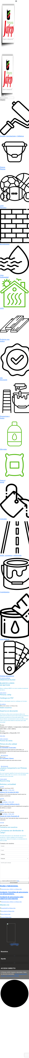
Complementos (4, 592)
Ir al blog (2, 786)
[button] (16, 1)
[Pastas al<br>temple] (14, 465)
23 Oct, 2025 (11, 802)
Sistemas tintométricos (7, 676)
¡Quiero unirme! (3, 779)
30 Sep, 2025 (11, 813)
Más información (4, 755)
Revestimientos (5, 244)
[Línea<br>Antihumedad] (14, 259)
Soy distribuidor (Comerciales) (8, 747)
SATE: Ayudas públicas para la (9, 804)
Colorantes (3, 519)
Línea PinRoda (4, 639)
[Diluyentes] (14, 433)
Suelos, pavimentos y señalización (10, 555)
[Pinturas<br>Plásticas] (14, 151)
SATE (2, 308)
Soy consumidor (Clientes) (7, 758)
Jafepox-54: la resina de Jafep (9, 792)
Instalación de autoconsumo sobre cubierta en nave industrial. (11, 897)
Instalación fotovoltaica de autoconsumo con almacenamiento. (14, 893)
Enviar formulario (14, 882)
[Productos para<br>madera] (14, 323)
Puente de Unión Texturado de (9, 816)
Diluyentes (3, 449)
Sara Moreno (5, 790)
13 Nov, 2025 (11, 790)
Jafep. (18, 880)
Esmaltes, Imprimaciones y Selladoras (12, 136)
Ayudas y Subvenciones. (9, 886)
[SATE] (14, 292)
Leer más (2, 798)
